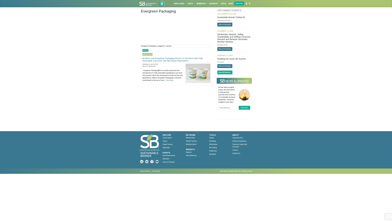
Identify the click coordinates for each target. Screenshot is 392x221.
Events (191, 4)
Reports (189, 152)
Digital (224, 4)
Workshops (213, 144)
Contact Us (236, 153)
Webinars (166, 159)
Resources (213, 4)
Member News (191, 144)
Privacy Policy (156, 171)
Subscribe (239, 3)
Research (212, 154)
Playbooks (213, 151)
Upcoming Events (169, 155)
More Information (225, 24)
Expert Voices (168, 144)
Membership (201, 4)
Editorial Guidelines (239, 141)
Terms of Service (145, 171)
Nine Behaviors (191, 155)
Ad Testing (213, 148)
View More (169, 80)
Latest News (167, 138)
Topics (165, 141)
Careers (235, 150)
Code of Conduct (169, 162)
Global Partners (191, 141)
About (230, 4)
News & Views (179, 4)
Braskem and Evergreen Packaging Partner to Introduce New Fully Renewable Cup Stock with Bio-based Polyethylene (172, 59)
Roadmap (212, 141)
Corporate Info (237, 138)
